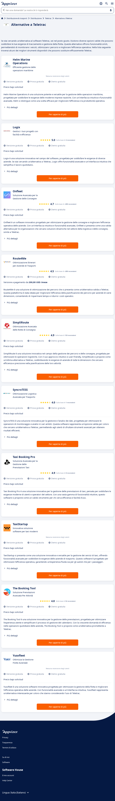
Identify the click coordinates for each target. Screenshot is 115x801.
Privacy (5, 737)
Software (6, 762)
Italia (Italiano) (18, 792)
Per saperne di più (57, 114)
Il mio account (8, 775)
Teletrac (48, 18)
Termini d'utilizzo (9, 747)
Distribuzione (36, 18)
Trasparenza (7, 742)
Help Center (7, 780)
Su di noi (5, 757)
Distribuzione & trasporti (17, 18)
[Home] (2, 18)
